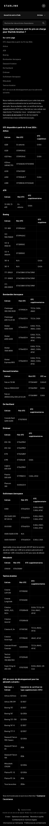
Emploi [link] (7, 817)
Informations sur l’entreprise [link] (13, 823)
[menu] (44, 6)
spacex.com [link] (42, 812)
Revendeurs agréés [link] (37, 817)
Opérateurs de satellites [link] (20, 817)
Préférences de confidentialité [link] (35, 823)
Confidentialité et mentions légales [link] (24, 820)
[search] (43, 23)
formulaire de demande (12, 115)
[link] (11, 6)
